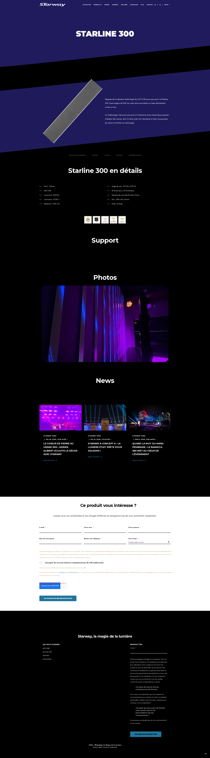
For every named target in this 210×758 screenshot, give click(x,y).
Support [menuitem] (115, 4)
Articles (119, 155)
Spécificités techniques (77, 155)
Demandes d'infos (135, 155)
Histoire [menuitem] (124, 4)
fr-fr (166, 4)
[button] (205, 753)
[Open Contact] (155, 4)
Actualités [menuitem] (87, 4)
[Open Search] (160, 4)
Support (95, 155)
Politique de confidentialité (110, 747)
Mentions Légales (97, 747)
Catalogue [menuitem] (134, 4)
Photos (107, 155)
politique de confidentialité (68, 572)
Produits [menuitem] (97, 4)
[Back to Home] (52, 4)
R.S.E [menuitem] (142, 4)
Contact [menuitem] (149, 4)
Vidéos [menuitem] (106, 4)
